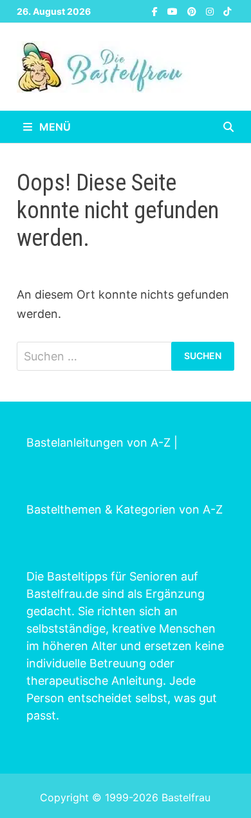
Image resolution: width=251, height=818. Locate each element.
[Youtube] (174, 10)
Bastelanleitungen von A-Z (98, 442)
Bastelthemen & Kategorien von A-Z (124, 509)
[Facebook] (156, 10)
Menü (54, 126)
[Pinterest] (193, 10)
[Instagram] (211, 10)
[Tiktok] (227, 10)
